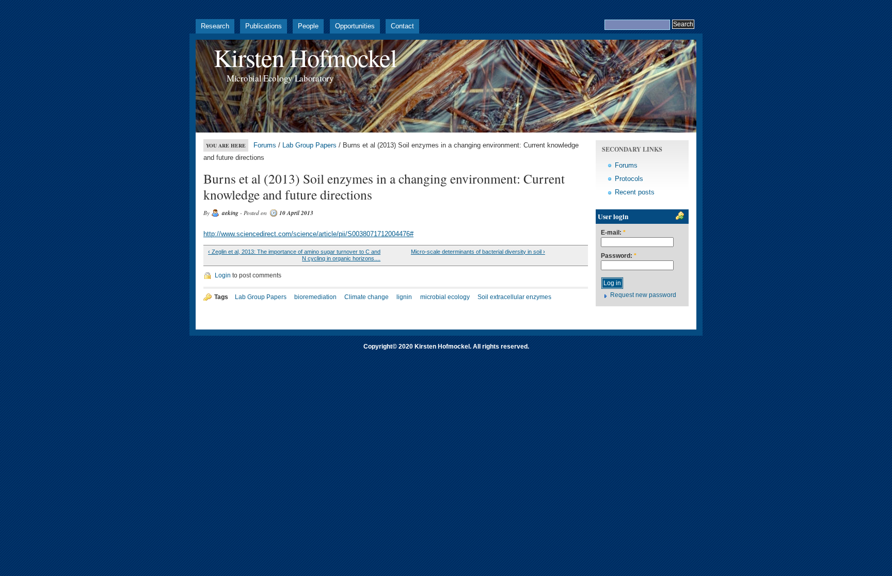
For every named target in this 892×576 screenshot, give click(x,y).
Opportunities (355, 26)
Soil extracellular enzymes (514, 297)
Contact (402, 26)
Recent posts (635, 192)
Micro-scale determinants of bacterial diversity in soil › (478, 252)
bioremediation (315, 297)
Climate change (366, 297)
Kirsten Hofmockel (305, 57)
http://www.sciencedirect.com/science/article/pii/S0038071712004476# (308, 234)
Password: (618, 256)
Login (223, 275)
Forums (264, 145)
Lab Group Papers (309, 145)
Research (215, 26)
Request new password (643, 295)
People (308, 26)
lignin (404, 297)
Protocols (629, 179)
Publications (263, 26)
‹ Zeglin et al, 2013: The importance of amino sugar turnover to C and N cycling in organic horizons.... (294, 255)
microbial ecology (445, 297)
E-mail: (613, 233)
